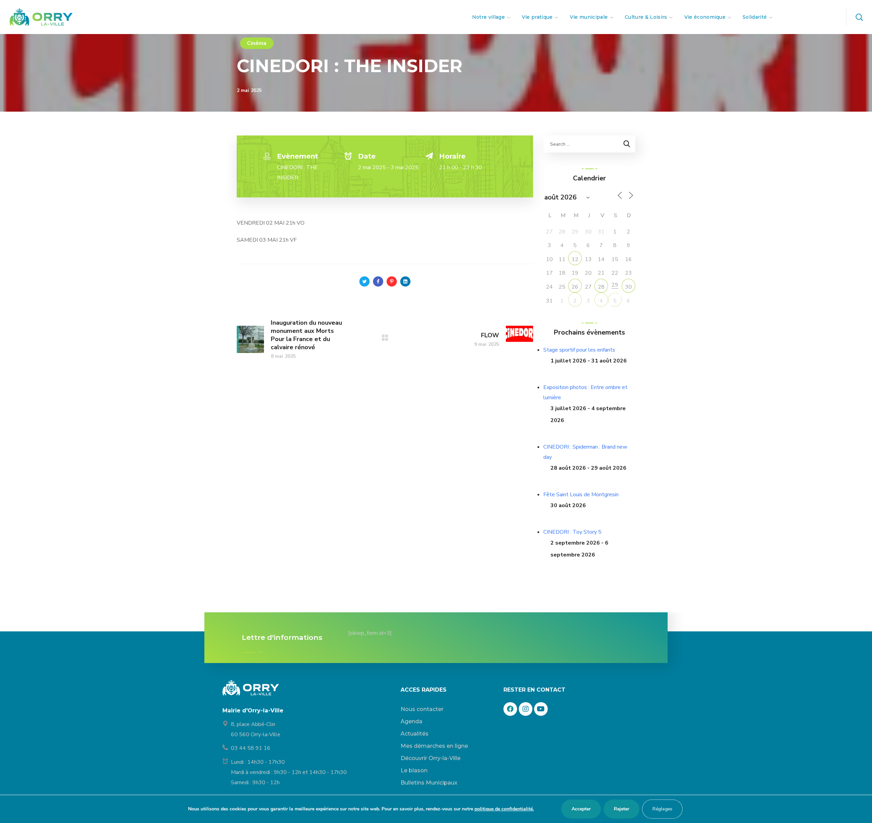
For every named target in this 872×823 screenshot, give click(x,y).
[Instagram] (525, 709)
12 (575, 259)
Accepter (581, 809)
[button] (859, 17)
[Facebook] (510, 709)
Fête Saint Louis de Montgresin (581, 494)
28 (601, 287)
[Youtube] (541, 709)
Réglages (662, 809)
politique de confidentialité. (504, 809)
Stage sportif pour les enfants (579, 350)
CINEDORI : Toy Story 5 (572, 532)
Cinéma (257, 43)
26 (575, 287)
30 (628, 287)
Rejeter (621, 809)
